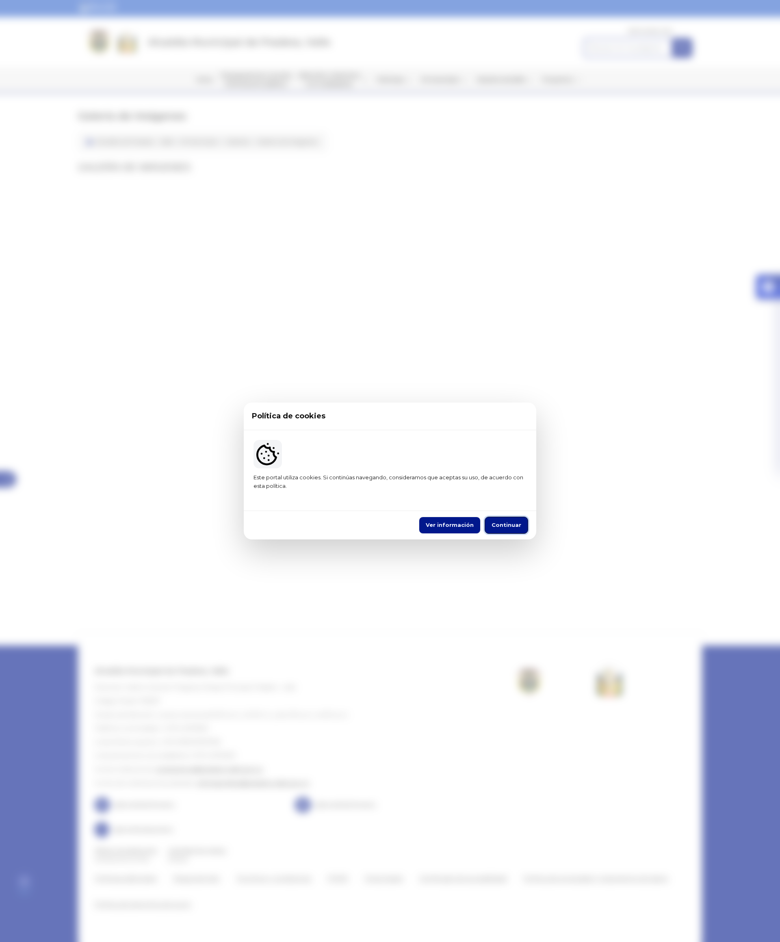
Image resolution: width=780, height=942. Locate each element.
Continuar (506, 525)
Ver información (450, 525)
